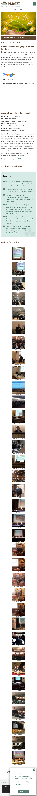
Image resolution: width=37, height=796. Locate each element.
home (6, 9)
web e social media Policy (6, 782)
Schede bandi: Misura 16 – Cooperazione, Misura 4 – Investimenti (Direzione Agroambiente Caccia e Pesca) (19, 220)
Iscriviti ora (23, 791)
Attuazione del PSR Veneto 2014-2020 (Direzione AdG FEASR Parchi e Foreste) (20, 190)
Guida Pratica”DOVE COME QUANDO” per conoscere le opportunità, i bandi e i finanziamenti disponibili (19, 184)
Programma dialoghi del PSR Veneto (13, 159)
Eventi (10, 9)
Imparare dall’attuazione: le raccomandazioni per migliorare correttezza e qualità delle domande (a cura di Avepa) (19, 198)
